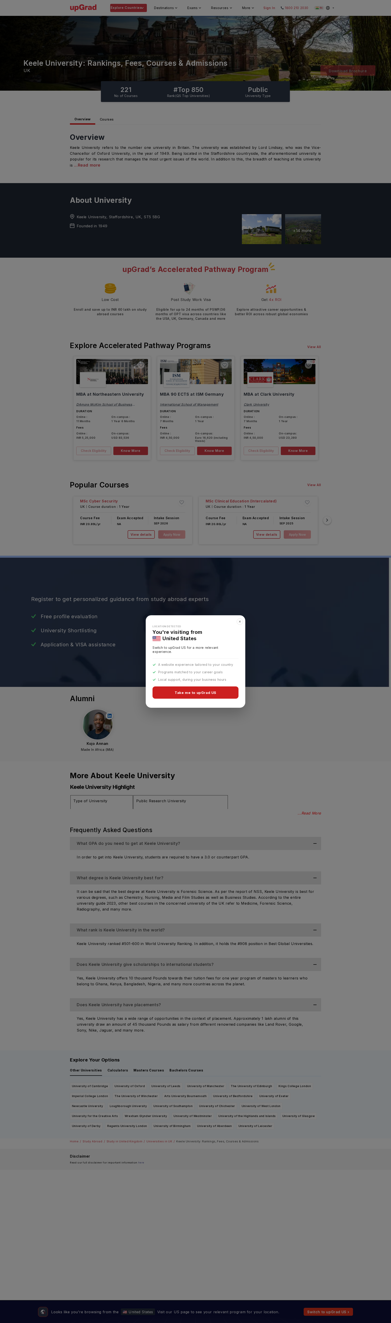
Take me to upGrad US (195, 693)
